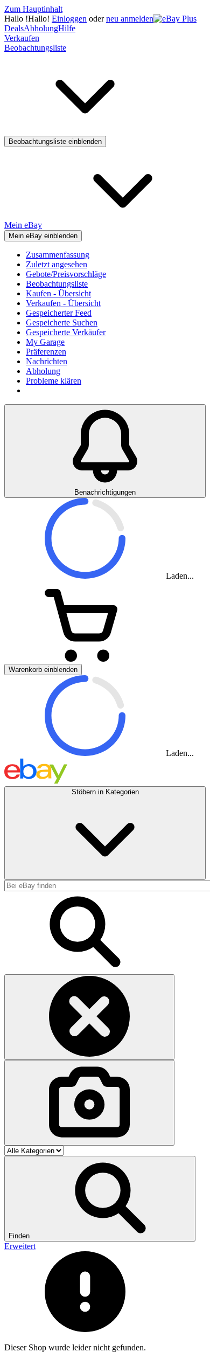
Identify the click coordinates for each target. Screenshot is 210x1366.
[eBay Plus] (175, 18)
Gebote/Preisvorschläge (66, 274)
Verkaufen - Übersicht (63, 303)
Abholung (41, 28)
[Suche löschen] (89, 1017)
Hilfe (66, 28)
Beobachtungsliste (57, 283)
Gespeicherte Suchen (61, 322)
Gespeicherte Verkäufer (66, 332)
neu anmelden (129, 18)
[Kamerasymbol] (89, 1103)
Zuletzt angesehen (56, 264)
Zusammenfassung (57, 254)
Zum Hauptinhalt (33, 8)
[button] (99, 1199)
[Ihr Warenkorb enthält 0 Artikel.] (85, 658)
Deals (14, 28)
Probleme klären (53, 380)
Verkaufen (21, 38)
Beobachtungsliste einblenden (55, 141)
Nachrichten (46, 361)
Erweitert (20, 1246)
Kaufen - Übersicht (58, 293)
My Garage (45, 341)
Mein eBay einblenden (43, 236)
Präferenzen (46, 351)
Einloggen (69, 18)
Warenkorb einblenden (43, 669)
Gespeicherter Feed (59, 312)
